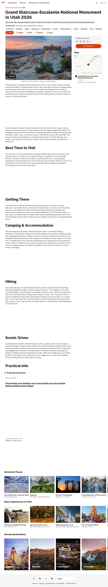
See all (11, 76)
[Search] (96, 2)
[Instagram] (34, 579)
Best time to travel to (15, 7)
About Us (35, 583)
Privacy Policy (61, 583)
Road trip (19, 29)
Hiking (27, 29)
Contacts (41, 583)
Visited (20, 33)
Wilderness (35, 29)
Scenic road (9, 29)
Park (91, 29)
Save (10, 33)
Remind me (90, 46)
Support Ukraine (50, 583)
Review (40, 33)
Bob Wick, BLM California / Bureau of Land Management (39, 81)
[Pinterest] (52, 579)
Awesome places (66, 29)
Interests (23, 3)
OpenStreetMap (92, 73)
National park (46, 29)
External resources (16, 373)
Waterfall (99, 29)
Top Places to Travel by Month (39, 3)
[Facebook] (40, 579)
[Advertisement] (38, 111)
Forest (76, 29)
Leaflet (85, 73)
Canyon (55, 29)
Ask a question (10, 378)
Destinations (12, 3)
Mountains (84, 29)
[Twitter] (46, 579)
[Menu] (103, 2)
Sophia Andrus (17, 440)
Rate (30, 33)
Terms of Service (71, 583)
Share (51, 33)
